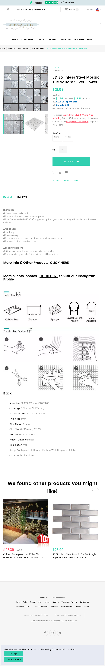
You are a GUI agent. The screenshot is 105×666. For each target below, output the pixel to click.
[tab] (7, 197)
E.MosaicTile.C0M (41, 615)
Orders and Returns (69, 602)
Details (7, 197)
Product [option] (68, 137)
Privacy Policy (22, 602)
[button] (92, 9)
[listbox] (77, 138)
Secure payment (41, 606)
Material (11, 48)
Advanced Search (51, 602)
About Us (43, 598)
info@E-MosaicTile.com (71, 615)
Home (2, 48)
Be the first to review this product (65, 180)
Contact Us (84, 602)
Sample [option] (57, 137)
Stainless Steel (38, 48)
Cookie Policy (14, 659)
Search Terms (35, 602)
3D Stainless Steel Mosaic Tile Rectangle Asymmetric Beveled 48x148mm (74, 556)
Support (54, 606)
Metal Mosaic (23, 48)
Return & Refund (82, 606)
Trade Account (67, 606)
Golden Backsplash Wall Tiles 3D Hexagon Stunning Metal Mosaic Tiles (23, 556)
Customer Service (58, 598)
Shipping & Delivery (23, 606)
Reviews (22, 197)
